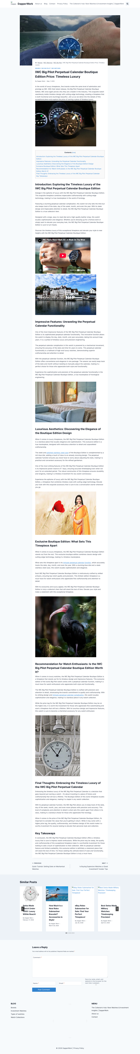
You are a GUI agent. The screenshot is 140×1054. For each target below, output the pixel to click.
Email (61, 983)
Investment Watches (18, 1011)
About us (38, 4)
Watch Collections (17, 1017)
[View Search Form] (127, 4)
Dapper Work (41, 81)
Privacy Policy (62, 4)
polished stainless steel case (58, 453)
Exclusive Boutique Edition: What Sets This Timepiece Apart (58, 166)
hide (73, 152)
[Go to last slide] (22, 909)
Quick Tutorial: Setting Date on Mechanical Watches (48, 866)
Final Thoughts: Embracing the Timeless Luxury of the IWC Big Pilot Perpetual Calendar (68, 173)
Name (36, 983)
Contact (52, 4)
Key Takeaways (41, 176)
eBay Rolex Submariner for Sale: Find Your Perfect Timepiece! (82, 911)
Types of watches (17, 1014)
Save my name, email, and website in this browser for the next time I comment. (95, 981)
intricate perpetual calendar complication (68, 695)
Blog (45, 4)
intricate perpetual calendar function (77, 563)
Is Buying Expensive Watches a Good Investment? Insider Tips (94, 866)
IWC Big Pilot (46, 68)
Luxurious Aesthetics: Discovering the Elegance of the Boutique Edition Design (64, 164)
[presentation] (31, 893)
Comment (37, 957)
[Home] (36, 62)
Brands (37, 68)
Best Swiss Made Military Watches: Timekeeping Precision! (109, 911)
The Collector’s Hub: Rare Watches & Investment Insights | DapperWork (97, 4)
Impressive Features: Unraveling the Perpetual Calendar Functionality (61, 161)
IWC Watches (56, 68)
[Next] (117, 909)
